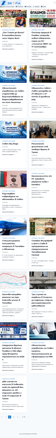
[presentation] (13, 18)
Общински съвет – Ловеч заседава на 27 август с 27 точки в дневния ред (42, 94)
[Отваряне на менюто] (54, 3)
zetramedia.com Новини (8, 29)
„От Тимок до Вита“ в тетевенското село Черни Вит (13, 35)
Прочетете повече (8, 49)
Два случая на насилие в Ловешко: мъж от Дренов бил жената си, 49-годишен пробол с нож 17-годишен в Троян (12, 390)
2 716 (23, 417)
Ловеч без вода (10, 144)
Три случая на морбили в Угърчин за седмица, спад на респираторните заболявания (42, 300)
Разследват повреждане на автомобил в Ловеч (12, 196)
